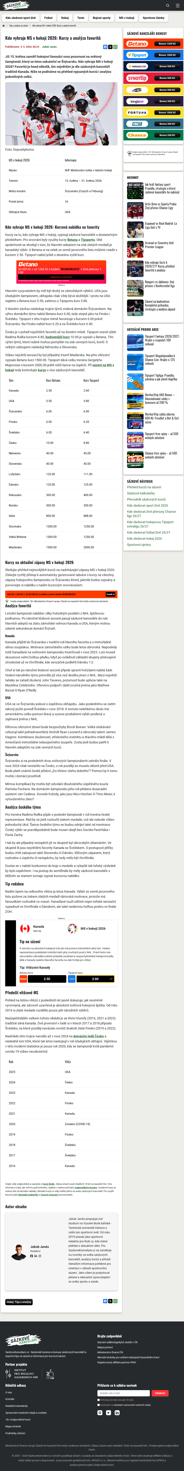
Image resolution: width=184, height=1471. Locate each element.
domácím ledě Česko (88, 1036)
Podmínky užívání (15, 1433)
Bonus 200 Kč (167, 135)
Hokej (65, 18)
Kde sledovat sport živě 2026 (147, 505)
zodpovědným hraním (86, 1187)
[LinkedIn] (117, 1412)
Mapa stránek (13, 1426)
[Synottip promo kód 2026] (137, 78)
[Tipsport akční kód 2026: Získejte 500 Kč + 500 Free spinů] (137, 55)
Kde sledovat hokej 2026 (144, 538)
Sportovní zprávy (139, 545)
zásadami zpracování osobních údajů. (132, 1405)
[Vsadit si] (61, 594)
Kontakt (9, 1399)
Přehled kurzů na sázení (144, 487)
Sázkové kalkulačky (141, 493)
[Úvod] (3, 25)
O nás (8, 1392)
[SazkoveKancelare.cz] (48, 1340)
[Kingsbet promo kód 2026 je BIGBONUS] (137, 101)
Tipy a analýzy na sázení (18, 25)
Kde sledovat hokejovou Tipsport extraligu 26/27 (150, 524)
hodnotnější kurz (57, 337)
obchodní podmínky (28, 1194)
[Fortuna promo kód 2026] (137, 112)
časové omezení (49, 1194)
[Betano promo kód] (137, 44)
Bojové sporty (102, 18)
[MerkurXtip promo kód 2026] (137, 66)
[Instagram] (99, 1412)
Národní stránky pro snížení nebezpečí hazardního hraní (128, 1357)
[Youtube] (108, 1412)
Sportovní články (153, 18)
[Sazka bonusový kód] (137, 90)
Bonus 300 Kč (167, 101)
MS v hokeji (126, 18)
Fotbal (48, 18)
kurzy (42, 370)
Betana (72, 240)
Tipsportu (88, 240)
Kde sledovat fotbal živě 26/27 (148, 532)
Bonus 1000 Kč (167, 55)
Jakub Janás (49, 46)
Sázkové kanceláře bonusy (147, 33)
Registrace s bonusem (61, 277)
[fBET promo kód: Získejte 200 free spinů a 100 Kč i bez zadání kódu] (137, 124)
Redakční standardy (16, 1405)
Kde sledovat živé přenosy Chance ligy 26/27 (151, 514)
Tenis (80, 18)
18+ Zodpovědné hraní (17, 1419)
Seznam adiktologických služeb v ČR (117, 1342)
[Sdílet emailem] (115, 47)
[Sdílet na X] (110, 47)
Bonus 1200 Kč (167, 43)
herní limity (49, 1184)
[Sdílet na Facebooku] (105, 47)
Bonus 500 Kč (167, 66)
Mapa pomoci (105, 1347)
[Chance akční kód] (137, 135)
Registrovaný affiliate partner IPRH (116, 1362)
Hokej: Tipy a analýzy (19, 1302)
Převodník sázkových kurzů (146, 499)
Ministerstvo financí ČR (110, 1352)
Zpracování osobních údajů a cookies (26, 1412)
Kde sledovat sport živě (21, 18)
